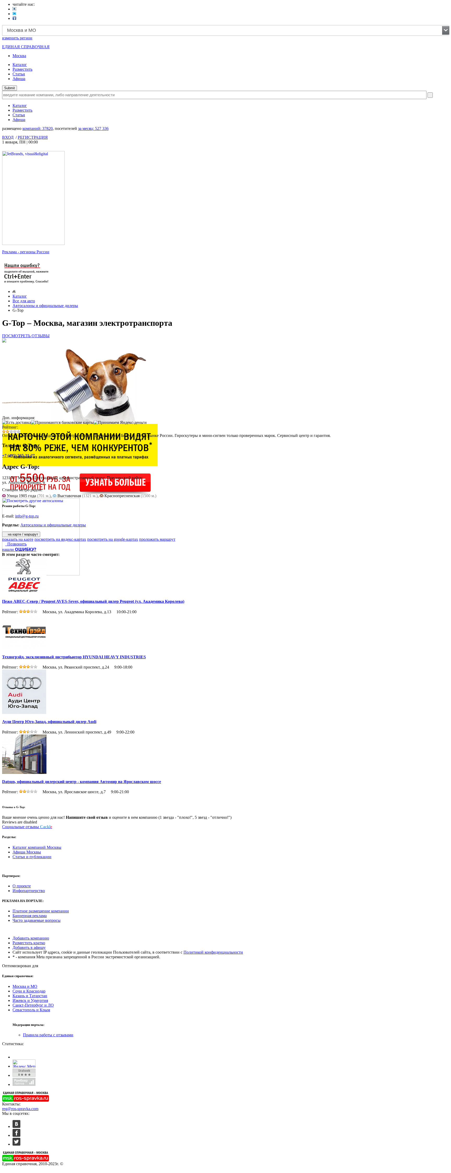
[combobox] (225, 30)
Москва (19, 55)
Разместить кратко (29, 943)
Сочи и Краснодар (29, 991)
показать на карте (17, 539)
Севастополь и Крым (31, 1010)
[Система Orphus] (26, 283)
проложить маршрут (157, 539)
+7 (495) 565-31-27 (18, 455)
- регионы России (25, 252)
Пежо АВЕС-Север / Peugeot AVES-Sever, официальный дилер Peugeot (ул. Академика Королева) (93, 601)
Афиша (19, 78)
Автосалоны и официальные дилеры (45, 305)
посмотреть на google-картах (112, 539)
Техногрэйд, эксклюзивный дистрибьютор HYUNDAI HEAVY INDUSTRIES (74, 657)
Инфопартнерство (29, 890)
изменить (17, 38)
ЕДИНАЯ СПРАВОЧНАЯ (26, 47)
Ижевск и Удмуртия (30, 1000)
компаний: (37, 128)
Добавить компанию (31, 938)
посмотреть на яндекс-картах (60, 539)
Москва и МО (25, 986)
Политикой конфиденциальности (213, 952)
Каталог (20, 64)
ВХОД (8, 137)
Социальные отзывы (27, 827)
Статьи (19, 74)
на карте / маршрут (22, 534)
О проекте (22, 886)
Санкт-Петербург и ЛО (33, 1005)
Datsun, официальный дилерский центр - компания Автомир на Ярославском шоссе (81, 781)
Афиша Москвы (27, 852)
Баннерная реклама (30, 915)
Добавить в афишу (29, 947)
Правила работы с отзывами (48, 1035)
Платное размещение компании (41, 911)
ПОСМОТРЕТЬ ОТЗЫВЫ (26, 336)
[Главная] (14, 291)
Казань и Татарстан (30, 996)
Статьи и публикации (32, 857)
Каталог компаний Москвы (37, 847)
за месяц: (93, 128)
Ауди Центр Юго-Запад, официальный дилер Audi (49, 721)
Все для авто (24, 301)
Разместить (22, 69)
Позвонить (16, 544)
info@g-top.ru (27, 516)
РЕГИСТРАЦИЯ (33, 137)
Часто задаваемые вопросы (37, 920)
